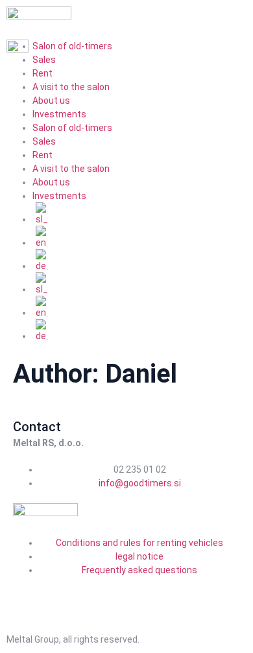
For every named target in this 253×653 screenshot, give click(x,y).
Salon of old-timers (72, 128)
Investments (59, 114)
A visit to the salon (71, 87)
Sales (44, 141)
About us (51, 100)
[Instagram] (63, 593)
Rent (42, 73)
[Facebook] (29, 593)
